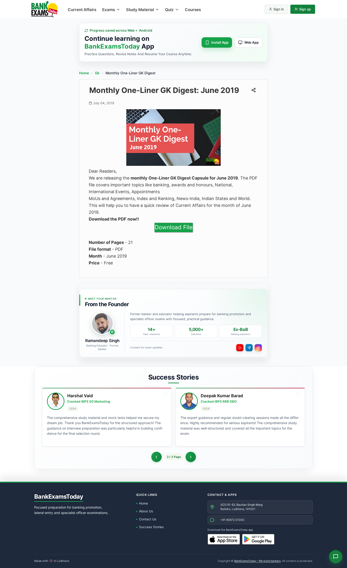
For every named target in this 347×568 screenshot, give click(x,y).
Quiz (169, 9)
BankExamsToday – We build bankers (257, 561)
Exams (108, 9)
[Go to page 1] (156, 457)
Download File (174, 227)
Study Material (140, 9)
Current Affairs (82, 9)
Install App (220, 42)
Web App (251, 42)
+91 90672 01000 (232, 520)
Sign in (278, 9)
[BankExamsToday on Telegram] (249, 347)
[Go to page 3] (191, 457)
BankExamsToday (58, 496)
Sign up (305, 9)
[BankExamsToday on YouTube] (240, 347)
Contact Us (147, 519)
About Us (146, 511)
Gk (97, 73)
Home (84, 73)
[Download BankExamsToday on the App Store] (223, 539)
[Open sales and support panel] (335, 556)
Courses (193, 9)
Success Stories (151, 527)
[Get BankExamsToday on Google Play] (258, 539)
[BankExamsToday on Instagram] (258, 347)
